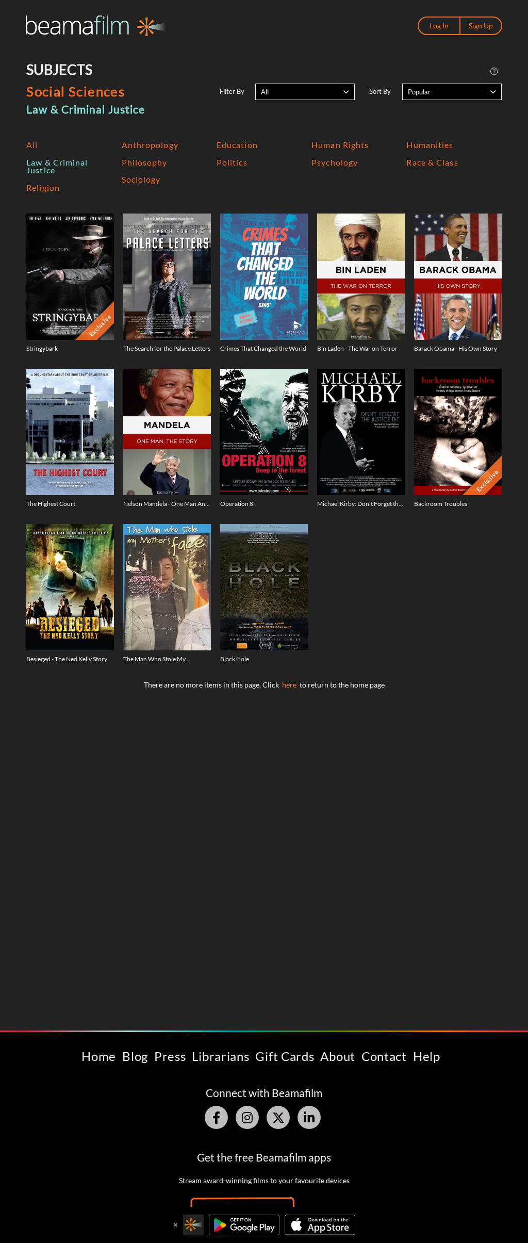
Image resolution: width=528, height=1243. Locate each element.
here (289, 684)
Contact (384, 1056)
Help (426, 1056)
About (337, 1056)
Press (170, 1056)
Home (98, 1056)
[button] (305, 92)
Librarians (220, 1056)
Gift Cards (284, 1056)
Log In (439, 25)
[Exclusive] (70, 276)
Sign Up (481, 25)
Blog (135, 1056)
